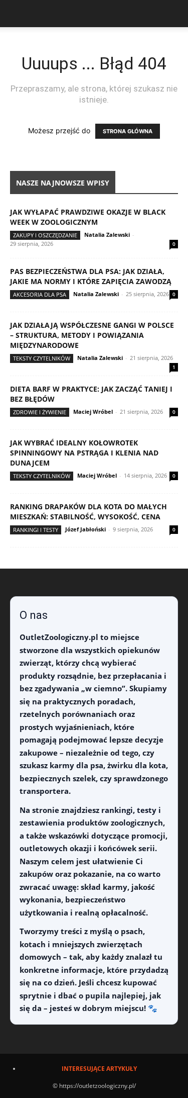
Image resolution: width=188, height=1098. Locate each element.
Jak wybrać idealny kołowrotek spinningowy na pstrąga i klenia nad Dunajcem (84, 453)
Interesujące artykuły (99, 1068)
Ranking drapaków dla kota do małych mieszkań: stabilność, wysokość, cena (88, 511)
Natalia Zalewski (107, 234)
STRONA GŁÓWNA (127, 131)
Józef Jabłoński (85, 529)
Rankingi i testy (35, 529)
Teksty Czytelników (41, 358)
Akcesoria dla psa (39, 294)
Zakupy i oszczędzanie (45, 235)
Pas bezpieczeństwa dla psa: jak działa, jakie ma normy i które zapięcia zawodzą (90, 276)
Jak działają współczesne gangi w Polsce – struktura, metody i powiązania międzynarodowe (92, 335)
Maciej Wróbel (93, 411)
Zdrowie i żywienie (39, 412)
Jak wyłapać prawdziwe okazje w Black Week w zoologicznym (87, 217)
